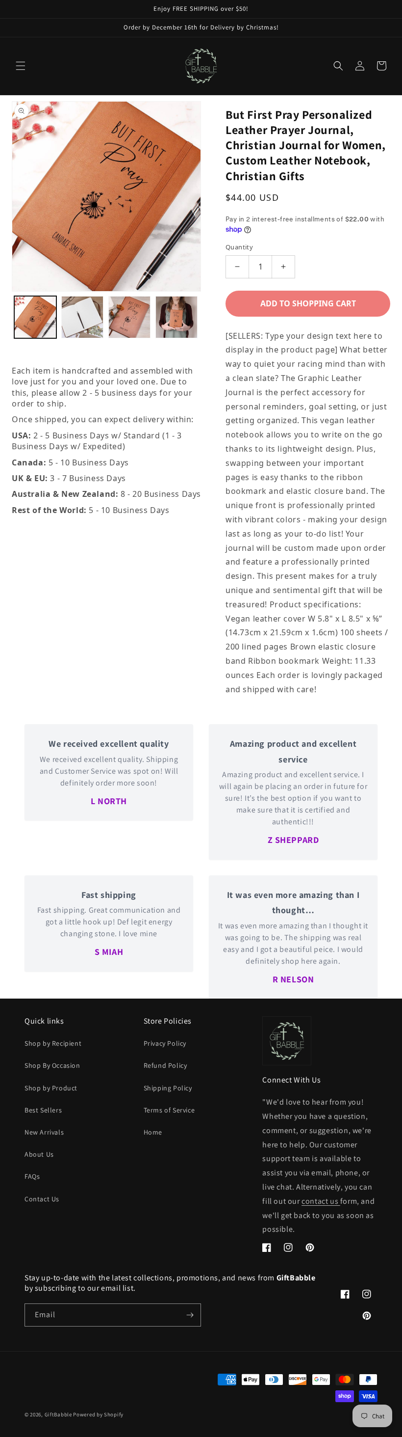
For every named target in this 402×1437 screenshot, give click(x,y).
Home (153, 1132)
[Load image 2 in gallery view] (82, 317)
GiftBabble (58, 1414)
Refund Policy (165, 1065)
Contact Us (42, 1198)
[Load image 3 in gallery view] (129, 317)
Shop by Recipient (53, 1043)
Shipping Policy (168, 1088)
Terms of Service (169, 1110)
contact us (321, 1201)
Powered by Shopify (98, 1414)
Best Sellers (43, 1110)
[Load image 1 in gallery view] (35, 317)
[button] (20, 66)
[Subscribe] (190, 1315)
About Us (39, 1154)
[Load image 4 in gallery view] (176, 317)
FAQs (32, 1176)
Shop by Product (51, 1088)
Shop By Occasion (52, 1065)
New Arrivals (44, 1132)
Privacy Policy (165, 1043)
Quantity (239, 247)
